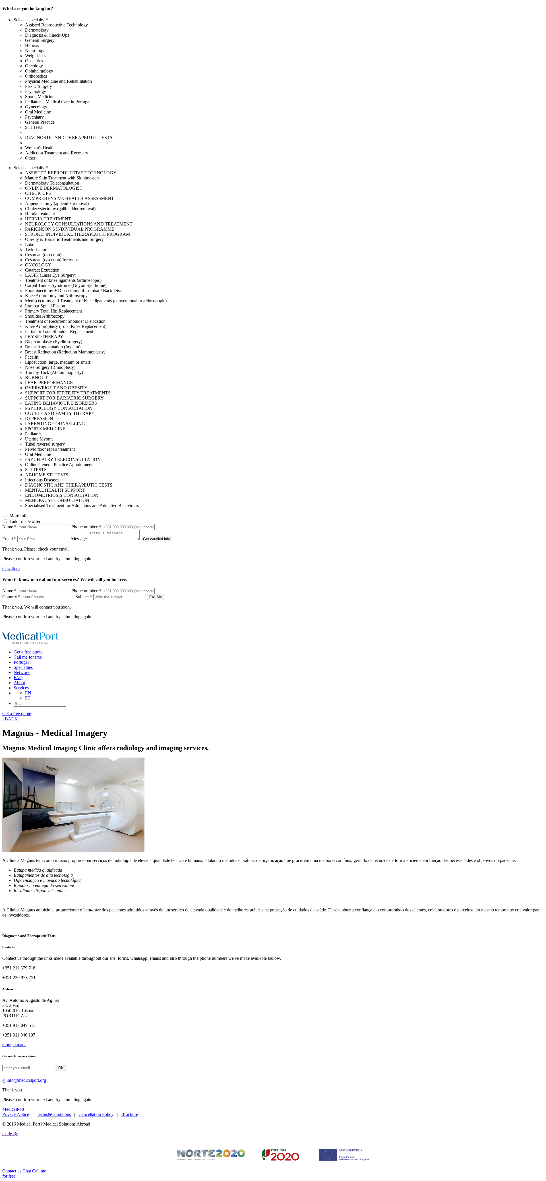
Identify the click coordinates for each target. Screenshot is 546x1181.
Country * (11, 596)
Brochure (129, 1114)
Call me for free (28, 657)
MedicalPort (13, 1109)
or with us (11, 568)
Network (22, 672)
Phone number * (86, 526)
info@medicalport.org (24, 1080)
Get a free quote (28, 652)
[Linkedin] (6, 1075)
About (19, 682)
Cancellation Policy (95, 1114)
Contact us (11, 1170)
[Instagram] (13, 1075)
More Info (18, 515)
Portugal (21, 662)
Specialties (23, 667)
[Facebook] (20, 1075)
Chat (26, 1170)
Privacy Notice (15, 1114)
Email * (9, 538)
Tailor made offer (24, 521)
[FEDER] (273, 1155)
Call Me (155, 597)
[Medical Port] (30, 642)
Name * (9, 526)
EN (28, 692)
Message (79, 538)
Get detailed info (156, 539)
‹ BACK (10, 718)
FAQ (18, 677)
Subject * (83, 596)
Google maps (14, 1044)
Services (21, 687)
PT (27, 698)
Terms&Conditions (54, 1114)
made (10, 1133)
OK (61, 1068)
